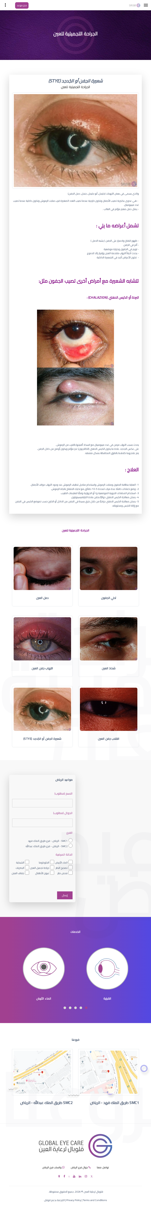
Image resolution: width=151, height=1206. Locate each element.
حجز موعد (22, 5)
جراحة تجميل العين (39, 867)
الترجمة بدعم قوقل (54, 1200)
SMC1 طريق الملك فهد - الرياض (114, 1102)
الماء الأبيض (61, 862)
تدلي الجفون (108, 598)
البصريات (20, 867)
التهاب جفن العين (42, 668)
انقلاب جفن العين (108, 738)
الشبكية (20, 862)
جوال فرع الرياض (79, 1167)
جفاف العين (18, 873)
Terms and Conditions (95, 1200)
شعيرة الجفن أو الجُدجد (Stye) (42, 738)
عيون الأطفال (42, 873)
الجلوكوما (44, 862)
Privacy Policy (73, 1200)
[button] (86, 1008)
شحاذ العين (109, 668)
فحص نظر (62, 873)
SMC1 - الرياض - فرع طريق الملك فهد (48, 840)
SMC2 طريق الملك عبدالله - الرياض (46, 1102)
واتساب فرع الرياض (52, 1167)
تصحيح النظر (62, 867)
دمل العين (42, 598)
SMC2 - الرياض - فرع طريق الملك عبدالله (47, 846)
